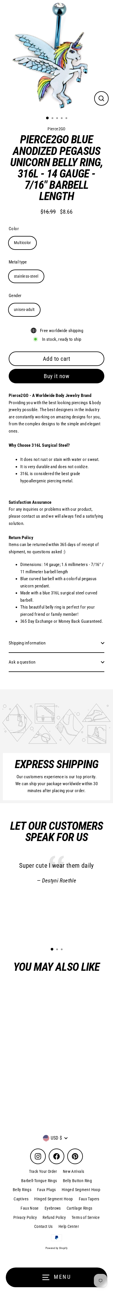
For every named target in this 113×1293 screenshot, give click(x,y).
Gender (15, 295)
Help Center (69, 1226)
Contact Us (43, 1226)
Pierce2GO (43, 1090)
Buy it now (56, 376)
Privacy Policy (25, 1217)
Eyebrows (53, 1208)
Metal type (18, 262)
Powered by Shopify (56, 1248)
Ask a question (22, 662)
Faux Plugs (46, 1189)
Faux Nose (30, 1208)
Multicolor (22, 242)
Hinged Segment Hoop (81, 1189)
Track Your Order (43, 1171)
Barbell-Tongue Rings (39, 1180)
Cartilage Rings (79, 1208)
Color (14, 228)
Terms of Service (86, 1217)
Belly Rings (22, 1189)
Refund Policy (54, 1217)
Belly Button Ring (77, 1180)
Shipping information (27, 643)
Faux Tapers (89, 1199)
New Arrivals (73, 1171)
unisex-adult (24, 309)
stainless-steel (26, 276)
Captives (21, 1199)
